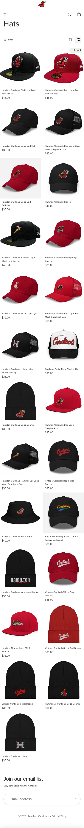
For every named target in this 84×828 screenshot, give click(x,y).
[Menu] (5, 14)
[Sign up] (74, 799)
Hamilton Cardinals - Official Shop (47, 816)
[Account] (69, 14)
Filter (10, 39)
